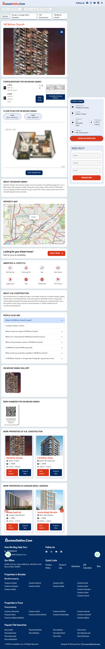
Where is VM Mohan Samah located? (18, 320)
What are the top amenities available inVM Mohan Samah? (26, 353)
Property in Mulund (35, 583)
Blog (98, 566)
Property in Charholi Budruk (37, 614)
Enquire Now (25, 473)
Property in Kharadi (83, 611)
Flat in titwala (9, 629)
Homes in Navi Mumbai (10, 9)
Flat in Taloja (57, 636)
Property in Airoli (82, 583)
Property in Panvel (83, 595)
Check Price (55, 253)
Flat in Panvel (81, 629)
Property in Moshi (34, 611)
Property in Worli (58, 583)
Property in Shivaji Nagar (61, 614)
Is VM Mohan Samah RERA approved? (19, 348)
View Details (10, 473)
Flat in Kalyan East (10, 633)
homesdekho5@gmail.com (16, 555)
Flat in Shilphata (34, 633)
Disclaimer (75, 566)
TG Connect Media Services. (90, 644)
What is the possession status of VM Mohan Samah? (24, 342)
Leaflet (45, 243)
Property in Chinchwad (12, 611)
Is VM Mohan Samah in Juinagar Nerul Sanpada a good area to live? (29, 358)
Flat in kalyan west (10, 636)
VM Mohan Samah (14, 458)
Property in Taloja (82, 592)
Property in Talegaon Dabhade (14, 617)
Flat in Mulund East (59, 633)
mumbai (5, 16)
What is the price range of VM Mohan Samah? (21, 331)
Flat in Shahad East (11, 639)
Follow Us (80, 3)
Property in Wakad (83, 617)
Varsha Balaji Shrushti (47, 513)
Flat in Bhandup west (84, 633)
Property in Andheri (11, 583)
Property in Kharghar (84, 589)
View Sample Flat (34, 173)
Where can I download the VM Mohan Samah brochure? (25, 337)
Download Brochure (86, 138)
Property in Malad (10, 589)
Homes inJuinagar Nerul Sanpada (37, 9)
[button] (34, 222)
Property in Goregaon (11, 586)
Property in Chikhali (59, 611)
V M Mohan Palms (45, 458)
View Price (40, 99)
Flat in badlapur (58, 629)
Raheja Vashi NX (13, 513)
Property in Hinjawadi (84, 614)
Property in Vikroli (34, 586)
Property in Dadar (58, 586)
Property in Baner (10, 614)
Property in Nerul (82, 586)
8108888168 (12, 551)
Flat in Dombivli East (35, 629)
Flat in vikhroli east (83, 636)
